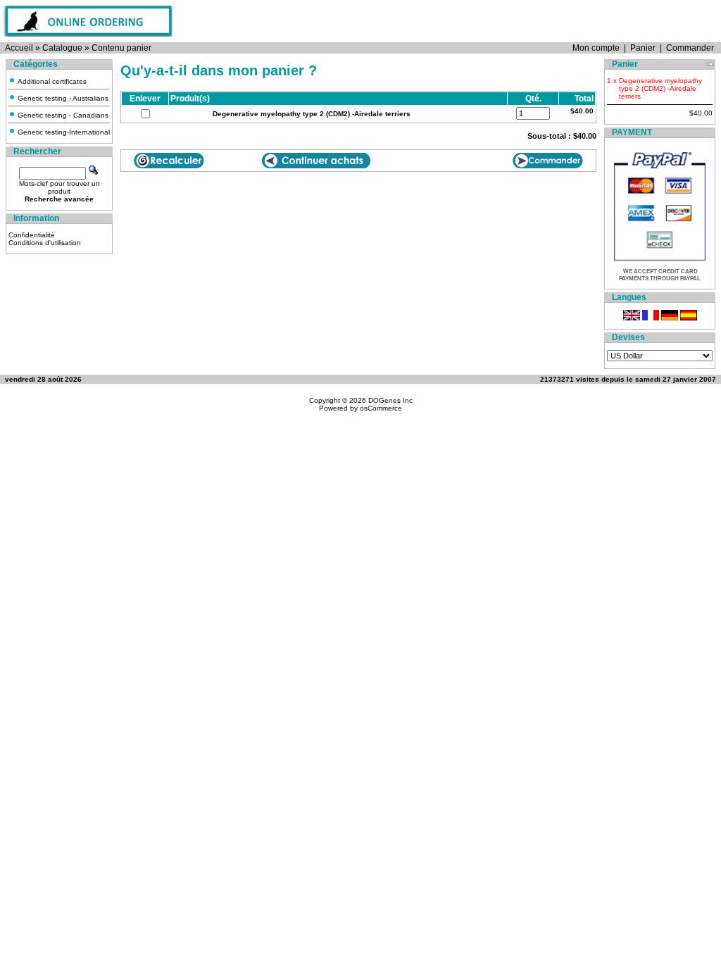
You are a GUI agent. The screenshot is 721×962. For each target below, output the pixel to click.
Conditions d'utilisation (44, 242)
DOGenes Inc (390, 400)
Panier (643, 48)
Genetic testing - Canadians (61, 115)
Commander (690, 48)
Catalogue (62, 48)
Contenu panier (121, 48)
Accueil (19, 48)
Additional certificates (51, 81)
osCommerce (381, 408)
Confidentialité (31, 235)
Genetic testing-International (62, 132)
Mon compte (596, 48)
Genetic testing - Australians (61, 98)
